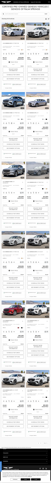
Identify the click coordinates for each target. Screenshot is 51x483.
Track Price (14, 62)
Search (46, 13)
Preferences (15, 479)
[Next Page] (41, 443)
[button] (23, 31)
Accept (36, 479)
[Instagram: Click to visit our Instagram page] (43, 468)
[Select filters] (46, 19)
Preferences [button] (30, 476)
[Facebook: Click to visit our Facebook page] (40, 468)
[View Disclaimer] (14, 53)
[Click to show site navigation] (49, 2)
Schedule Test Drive (13, 74)
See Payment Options (13, 79)
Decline (25, 479)
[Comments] (21, 54)
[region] (13, 66)
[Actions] (23, 43)
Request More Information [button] (13, 69)
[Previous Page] (38, 443)
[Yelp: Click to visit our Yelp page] (46, 468)
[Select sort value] (48, 19)
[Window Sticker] (23, 54)
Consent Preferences (0, 466)
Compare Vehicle (8, 88)
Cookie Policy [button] (4, 476)
